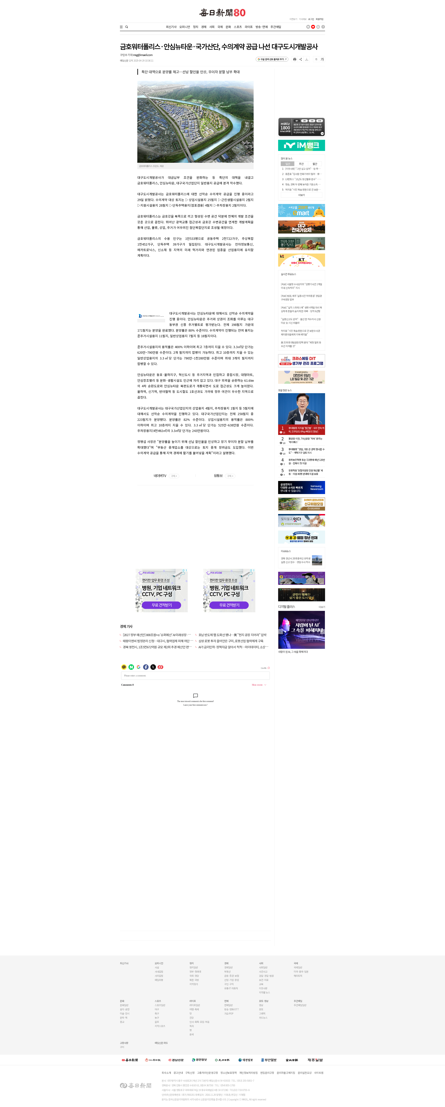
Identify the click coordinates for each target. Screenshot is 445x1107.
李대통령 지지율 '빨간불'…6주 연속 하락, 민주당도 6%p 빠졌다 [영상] (306, 429)
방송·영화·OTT (231, 1009)
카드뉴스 (263, 1017)
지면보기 (293, 19)
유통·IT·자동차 (231, 988)
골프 (157, 1022)
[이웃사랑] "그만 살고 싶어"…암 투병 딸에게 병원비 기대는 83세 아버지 (318, 168)
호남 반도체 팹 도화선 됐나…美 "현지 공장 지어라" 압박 (232, 634)
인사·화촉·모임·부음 (199, 1022)
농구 (157, 1017)
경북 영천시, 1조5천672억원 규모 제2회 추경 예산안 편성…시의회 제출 (166, 647)
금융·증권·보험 (231, 975)
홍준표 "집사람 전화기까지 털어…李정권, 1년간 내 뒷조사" (313, 174)
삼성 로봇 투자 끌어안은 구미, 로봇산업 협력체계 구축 (231, 641)
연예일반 (228, 1005)
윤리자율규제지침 (286, 1072)
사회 (212, 27)
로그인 (311, 19)
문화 (228, 27)
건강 (191, 1017)
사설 (157, 967)
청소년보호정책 (228, 1072)
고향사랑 (124, 1043)
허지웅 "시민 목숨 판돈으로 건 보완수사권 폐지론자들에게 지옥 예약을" (318, 189)
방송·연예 (262, 27)
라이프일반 (194, 1005)
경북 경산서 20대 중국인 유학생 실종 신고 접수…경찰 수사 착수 (295, 560)
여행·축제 (194, 1009)
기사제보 (302, 19)
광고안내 (178, 1072)
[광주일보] (222, 1059)
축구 (157, 1013)
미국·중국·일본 (301, 971)
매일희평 (159, 980)
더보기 (322, 607)
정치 (195, 27)
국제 (220, 27)
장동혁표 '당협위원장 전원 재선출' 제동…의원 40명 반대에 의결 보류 (306, 472)
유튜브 (223, 475)
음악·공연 (124, 1009)
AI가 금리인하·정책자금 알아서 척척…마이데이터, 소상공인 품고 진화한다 (243, 647)
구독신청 (190, 1072)
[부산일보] (268, 1060)
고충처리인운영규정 (207, 1072)
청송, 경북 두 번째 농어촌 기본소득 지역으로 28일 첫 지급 (312, 184)
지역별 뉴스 (264, 992)
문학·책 (123, 1017)
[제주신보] (315, 1059)
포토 (261, 1009)
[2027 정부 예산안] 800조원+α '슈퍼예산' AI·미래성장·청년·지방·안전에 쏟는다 (171, 634)
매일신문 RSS (161, 1043)
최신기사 (171, 27)
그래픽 (262, 1013)
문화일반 (124, 1005)
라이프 (249, 27)
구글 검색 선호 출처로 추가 (272, 59)
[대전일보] (245, 1060)
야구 (157, 1009)
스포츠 (238, 27)
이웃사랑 (263, 988)
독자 (191, 1026)
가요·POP (228, 1013)
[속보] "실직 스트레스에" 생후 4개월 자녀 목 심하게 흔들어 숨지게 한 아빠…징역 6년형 (301, 309)
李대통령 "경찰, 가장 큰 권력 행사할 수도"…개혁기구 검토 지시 (307, 450)
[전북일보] (292, 1059)
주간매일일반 (300, 1005)
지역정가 (193, 984)
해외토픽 (298, 975)
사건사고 (263, 971)
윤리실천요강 (305, 1072)
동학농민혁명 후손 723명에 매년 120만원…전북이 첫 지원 (307, 461)
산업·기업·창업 (231, 980)
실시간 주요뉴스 (288, 274)
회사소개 (166, 1072)
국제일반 (298, 967)
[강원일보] (153, 1060)
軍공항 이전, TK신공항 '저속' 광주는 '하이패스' (305, 440)
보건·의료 (263, 980)
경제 (203, 27)
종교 (122, 1022)
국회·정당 (194, 975)
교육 (261, 984)
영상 (261, 1005)
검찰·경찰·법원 (266, 975)
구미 (122, 1047)
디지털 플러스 (286, 606)
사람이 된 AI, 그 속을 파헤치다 (293, 651)
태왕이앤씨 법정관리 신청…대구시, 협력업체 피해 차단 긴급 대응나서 (165, 641)
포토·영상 (263, 1001)
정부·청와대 (195, 971)
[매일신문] (130, 1060)
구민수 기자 (126, 55)
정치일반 (193, 967)
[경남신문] (176, 1059)
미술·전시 (124, 1013)
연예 (226, 1001)
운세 (191, 1034)
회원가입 (319, 19)
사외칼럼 (159, 975)
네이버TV (165, 475)
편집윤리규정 (267, 1072)
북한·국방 (194, 980)
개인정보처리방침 (248, 1072)
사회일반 (263, 967)
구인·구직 (229, 984)
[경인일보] (199, 1059)
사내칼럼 (159, 971)
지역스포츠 (160, 1026)
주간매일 (275, 27)
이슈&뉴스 (286, 551)
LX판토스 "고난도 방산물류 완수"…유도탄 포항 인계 (309, 179)
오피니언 (184, 27)
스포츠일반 (160, 1005)
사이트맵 (318, 1072)
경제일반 (228, 967)
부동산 (227, 971)
